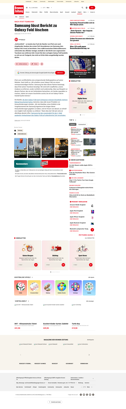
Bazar (82, 1)
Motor (85, 12)
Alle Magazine (90, 339)
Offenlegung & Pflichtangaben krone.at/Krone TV (28, 378)
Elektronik (21, 16)
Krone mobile (60, 1)
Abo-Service (19, 387)
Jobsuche (76, 1)
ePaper (35, 1)
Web (16, 16)
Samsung (20, 130)
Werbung (80, 382)
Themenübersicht (62, 173)
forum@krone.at (56, 176)
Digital (79, 12)
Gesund (67, 12)
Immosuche (68, 1)
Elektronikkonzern (22, 134)
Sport (61, 12)
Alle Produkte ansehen (86, 235)
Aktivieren (60, 72)
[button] (88, 12)
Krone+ (28, 12)
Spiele (27, 16)
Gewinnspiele (51, 1)
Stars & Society (54, 12)
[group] (20, 148)
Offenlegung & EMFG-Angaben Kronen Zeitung (54, 378)
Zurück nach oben (55, 402)
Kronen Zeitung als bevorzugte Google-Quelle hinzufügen (41, 73)
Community (42, 1)
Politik (46, 12)
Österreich (34, 12)
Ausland (73, 12)
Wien (41, 12)
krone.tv (92, 12)
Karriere (87, 382)
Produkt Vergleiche (79, 202)
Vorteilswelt (28, 1)
